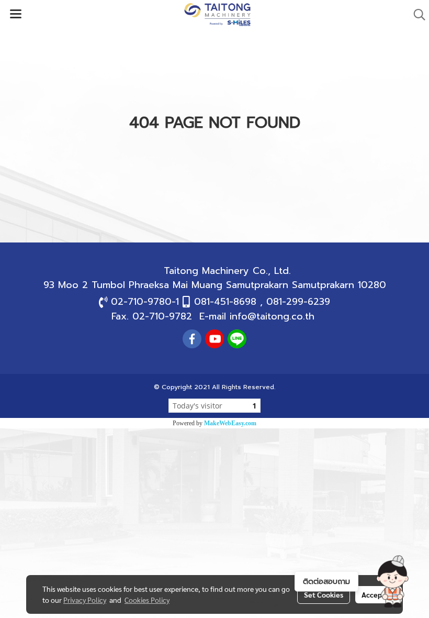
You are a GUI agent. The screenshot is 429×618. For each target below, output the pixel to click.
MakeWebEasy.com (230, 423)
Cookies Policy (147, 599)
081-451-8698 (225, 301)
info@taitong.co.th (272, 316)
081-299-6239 (298, 301)
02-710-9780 (141, 301)
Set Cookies (323, 594)
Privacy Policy (84, 599)
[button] (392, 581)
